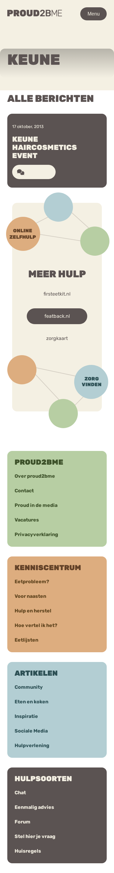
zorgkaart (57, 338)
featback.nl (57, 316)
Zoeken (61, 41)
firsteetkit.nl (57, 294)
